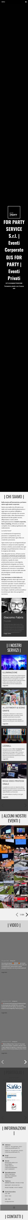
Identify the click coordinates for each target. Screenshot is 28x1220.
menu (3, 2)
